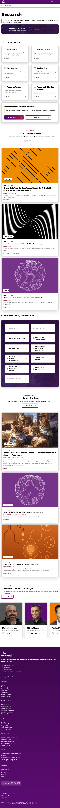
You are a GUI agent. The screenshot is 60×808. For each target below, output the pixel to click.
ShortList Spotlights (6, 723)
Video (2, 772)
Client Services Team (9, 670)
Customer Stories (6, 766)
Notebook (3, 770)
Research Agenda (6, 682)
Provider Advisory (6, 702)
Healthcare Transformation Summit (10, 753)
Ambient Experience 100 (7, 737)
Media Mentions (8, 664)
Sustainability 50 (5, 741)
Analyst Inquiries (5, 700)
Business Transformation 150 (9, 733)
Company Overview (9, 661)
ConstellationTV (5, 719)
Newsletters (4, 768)
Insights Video (5, 721)
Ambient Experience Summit (8, 756)
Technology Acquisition (7, 706)
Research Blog (5, 684)
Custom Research (6, 704)
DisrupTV (3, 718)
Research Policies (6, 692)
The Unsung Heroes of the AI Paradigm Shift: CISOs (21, 560)
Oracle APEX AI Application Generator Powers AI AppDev (23, 295)
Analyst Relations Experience (9, 755)
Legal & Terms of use (9, 672)
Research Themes (6, 690)
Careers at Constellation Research (12, 666)
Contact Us (7, 668)
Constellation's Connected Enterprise (11, 749)
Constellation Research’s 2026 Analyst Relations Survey (22, 242)
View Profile (10, 629)
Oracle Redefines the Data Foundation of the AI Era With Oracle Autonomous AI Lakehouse (27, 188)
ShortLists (4, 686)
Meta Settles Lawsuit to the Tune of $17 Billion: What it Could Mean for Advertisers (27, 450)
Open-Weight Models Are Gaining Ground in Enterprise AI (23, 508)
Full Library (4, 681)
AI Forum (3, 751)
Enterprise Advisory (6, 709)
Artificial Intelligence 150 (8, 739)
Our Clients (7, 662)
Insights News (5, 765)
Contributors (4, 688)
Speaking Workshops (7, 707)
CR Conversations (6, 725)
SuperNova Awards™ (6, 735)
